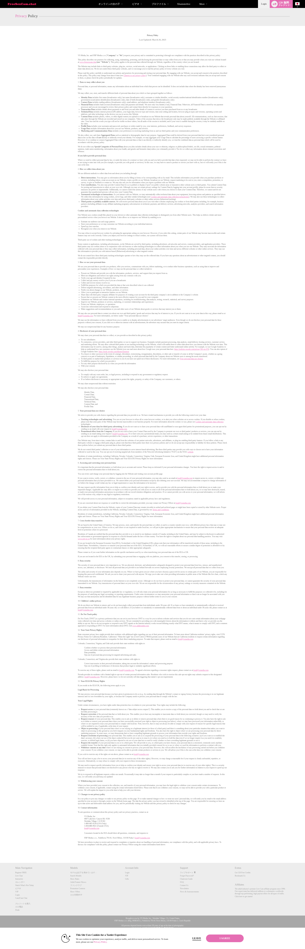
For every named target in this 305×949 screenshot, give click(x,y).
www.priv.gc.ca (84, 539)
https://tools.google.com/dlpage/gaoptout (114, 351)
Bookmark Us (240, 876)
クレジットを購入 (22, 904)
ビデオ (135, 4)
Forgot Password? (187, 876)
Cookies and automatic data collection (209, 422)
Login (264, 4)
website (190, 452)
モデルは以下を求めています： (83, 872)
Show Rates (74, 879)
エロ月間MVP (76, 895)
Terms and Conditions (160, 510)
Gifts (127, 879)
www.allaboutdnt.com (140, 626)
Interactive (19, 879)
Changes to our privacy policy (134, 75)
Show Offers (75, 892)
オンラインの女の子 (109, 4)
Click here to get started (243, 896)
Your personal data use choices (191, 359)
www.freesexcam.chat (88, 62)
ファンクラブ (76, 885)
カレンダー (20, 882)
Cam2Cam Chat (21, 898)
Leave (196, 938)
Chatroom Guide (186, 879)
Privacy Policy (100, 942)
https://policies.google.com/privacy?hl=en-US (191, 349)
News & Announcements (189, 892)
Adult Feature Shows (78, 882)
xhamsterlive (183, 4)
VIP (16, 892)
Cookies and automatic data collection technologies (170, 197)
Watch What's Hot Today (24, 885)
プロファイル (159, 4)
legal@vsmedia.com (85, 316)
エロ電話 (19, 907)
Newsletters (184, 888)
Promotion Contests (77, 888)
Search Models (75, 876)
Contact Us (184, 885)
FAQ (182, 882)
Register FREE (21, 872)
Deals (17, 910)
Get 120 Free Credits (243, 872)
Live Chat (19, 876)
